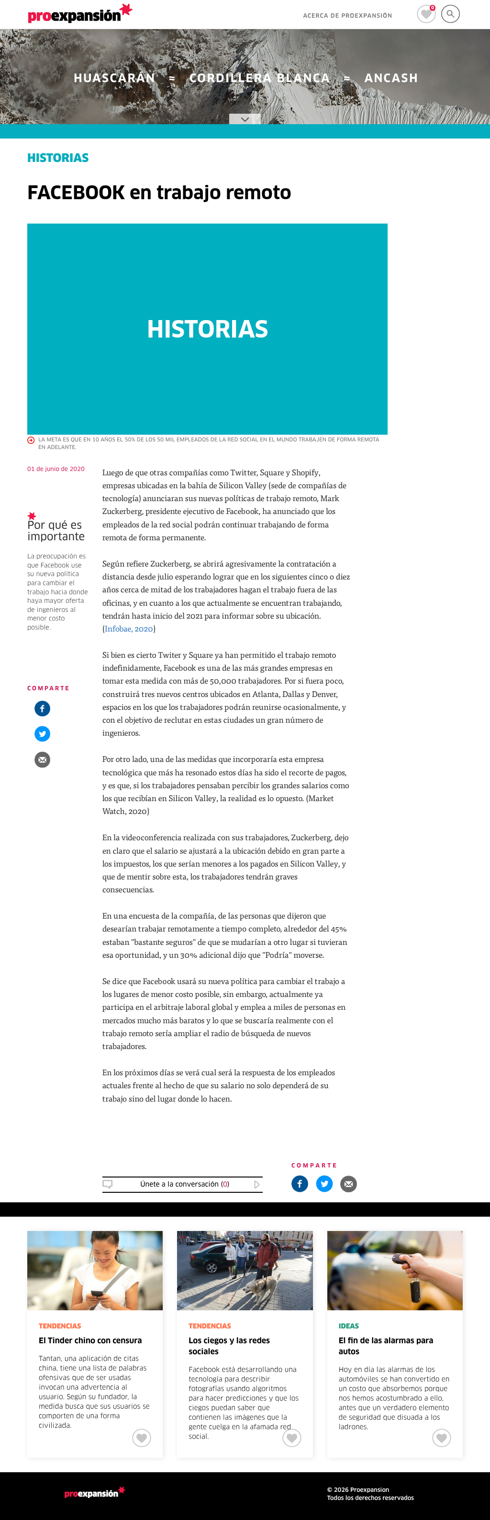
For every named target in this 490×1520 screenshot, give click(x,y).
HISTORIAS (58, 159)
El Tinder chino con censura (90, 1341)
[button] (42, 759)
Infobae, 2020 (129, 628)
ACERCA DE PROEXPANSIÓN (347, 16)
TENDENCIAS (60, 1326)
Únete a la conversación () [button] (184, 1184)
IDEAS (349, 1326)
